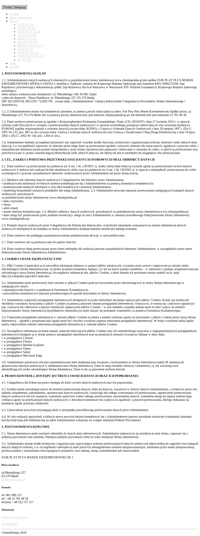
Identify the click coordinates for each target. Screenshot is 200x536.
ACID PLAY (25, 24)
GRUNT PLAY (27, 42)
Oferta (13, 21)
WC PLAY (24, 59)
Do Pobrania (9, 524)
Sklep (12, 63)
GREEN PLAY (27, 38)
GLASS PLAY (26, 35)
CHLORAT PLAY (29, 31)
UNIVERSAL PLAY (30, 56)
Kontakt (14, 66)
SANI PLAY (25, 49)
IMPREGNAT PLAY (30, 45)
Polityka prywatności (15, 517)
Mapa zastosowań (20, 17)
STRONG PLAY (28, 52)
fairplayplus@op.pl (13, 479)
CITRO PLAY (26, 28)
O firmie (14, 14)
